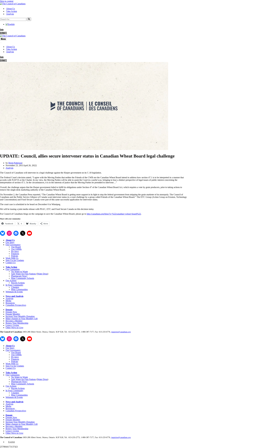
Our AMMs (16, 249)
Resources (10, 303)
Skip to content (6, 1)
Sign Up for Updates (15, 260)
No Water (15, 271)
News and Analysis (14, 296)
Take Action (11, 11)
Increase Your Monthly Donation (20, 316)
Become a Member (14, 321)
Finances (15, 253)
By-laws (15, 251)
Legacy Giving (12, 325)
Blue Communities (19, 289)
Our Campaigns (13, 269)
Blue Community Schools (22, 278)
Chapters (15, 287)
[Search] (29, 19)
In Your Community (14, 285)
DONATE (3, 33)
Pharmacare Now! (19, 276)
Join (2, 29)
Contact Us (11, 262)
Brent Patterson (15, 163)
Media (8, 300)
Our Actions (11, 280)
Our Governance (13, 244)
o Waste (24, 271)
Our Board (16, 247)
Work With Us (12, 258)
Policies (14, 256)
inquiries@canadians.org (121, 332)
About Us (10, 8)
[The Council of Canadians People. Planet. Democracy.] (12, 4)
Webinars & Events (14, 291)
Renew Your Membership (17, 323)
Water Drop (42, 274)
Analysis (10, 14)
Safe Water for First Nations (23, 274)
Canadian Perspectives (16, 305)
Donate (9, 309)
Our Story (10, 242)
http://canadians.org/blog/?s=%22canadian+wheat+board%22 (114, 214)
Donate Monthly (13, 314)
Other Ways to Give (14, 327)
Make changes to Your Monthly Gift (22, 318)
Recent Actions (18, 283)
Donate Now (11, 312)
